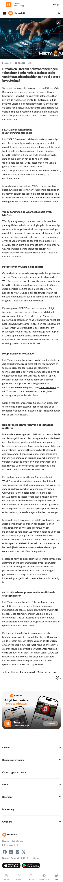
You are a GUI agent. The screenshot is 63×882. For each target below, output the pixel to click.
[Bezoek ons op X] (24, 851)
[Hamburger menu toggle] (4, 13)
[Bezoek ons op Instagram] (17, 851)
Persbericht (7, 63)
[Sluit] (3, 4)
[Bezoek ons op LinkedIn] (11, 851)
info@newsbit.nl (10, 845)
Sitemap (36, 858)
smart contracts (47, 387)
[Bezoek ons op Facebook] (4, 851)
